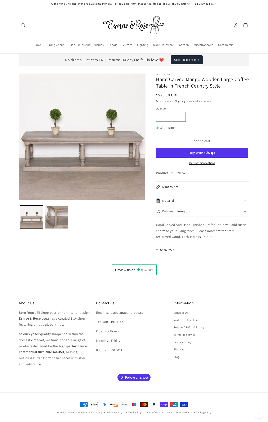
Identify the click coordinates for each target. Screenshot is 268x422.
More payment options (202, 162)
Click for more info (186, 60)
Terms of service (154, 412)
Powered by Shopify (92, 412)
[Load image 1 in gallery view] (31, 217)
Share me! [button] (167, 250)
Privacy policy (114, 412)
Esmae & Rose (72, 412)
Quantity (161, 108)
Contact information (178, 412)
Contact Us (181, 313)
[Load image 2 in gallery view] (56, 217)
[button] (23, 25)
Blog (177, 357)
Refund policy (133, 412)
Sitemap (179, 349)
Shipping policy (202, 412)
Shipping (180, 101)
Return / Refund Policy (189, 327)
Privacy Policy (183, 342)
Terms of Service (185, 335)
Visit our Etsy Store (186, 320)
